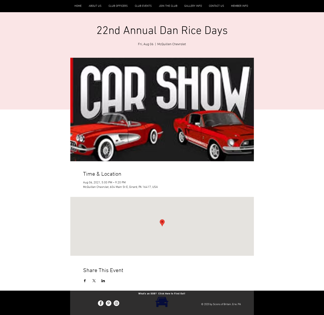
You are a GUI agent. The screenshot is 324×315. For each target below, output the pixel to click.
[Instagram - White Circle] (116, 303)
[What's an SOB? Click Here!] (161, 301)
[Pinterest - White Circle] (108, 303)
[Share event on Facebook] (85, 280)
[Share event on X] (94, 280)
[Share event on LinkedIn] (103, 280)
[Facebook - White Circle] (101, 303)
